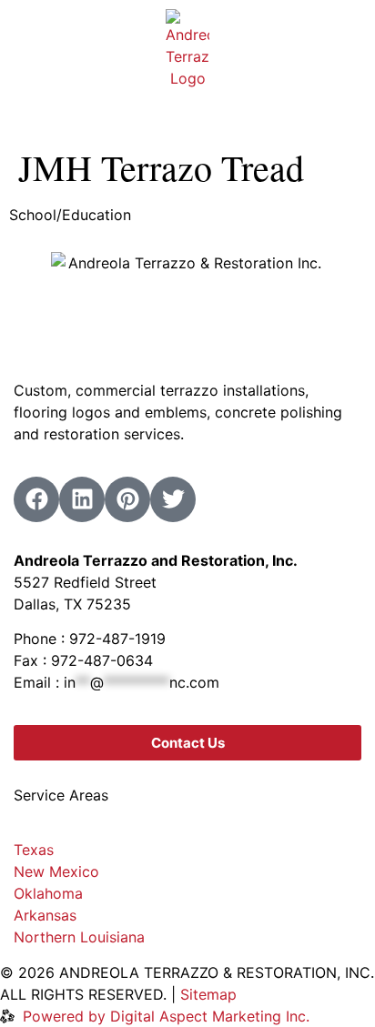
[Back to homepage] (187, 49)
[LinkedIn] (82, 499)
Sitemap (208, 994)
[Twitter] (173, 499)
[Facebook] (36, 499)
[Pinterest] (127, 499)
